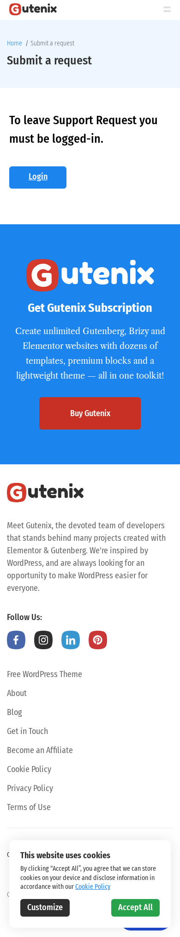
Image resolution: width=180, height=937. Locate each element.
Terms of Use (29, 807)
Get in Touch (27, 731)
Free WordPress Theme (44, 674)
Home (14, 43)
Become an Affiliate (40, 750)
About (17, 693)
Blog (14, 712)
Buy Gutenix (90, 413)
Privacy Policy (30, 788)
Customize (45, 907)
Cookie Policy (29, 769)
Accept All (135, 907)
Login (38, 176)
